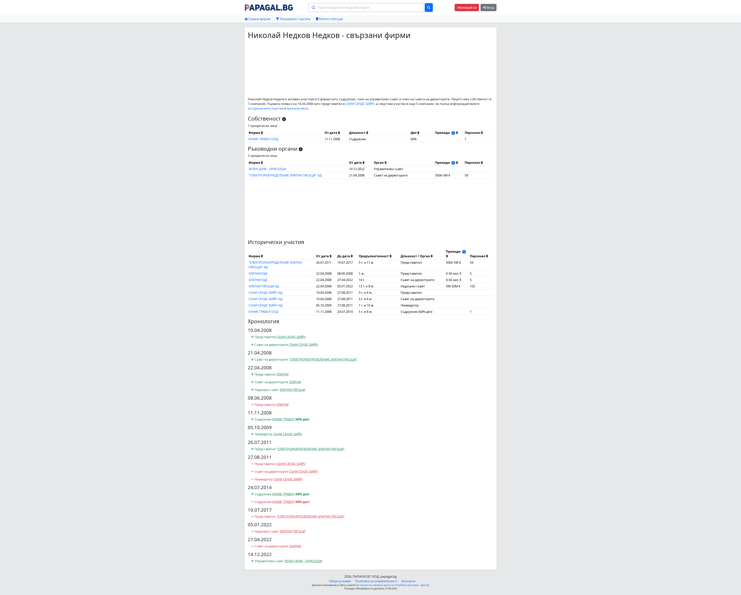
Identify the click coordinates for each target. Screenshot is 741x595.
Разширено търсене (294, 19)
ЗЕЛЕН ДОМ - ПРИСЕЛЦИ (267, 169)
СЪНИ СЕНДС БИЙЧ (359, 104)
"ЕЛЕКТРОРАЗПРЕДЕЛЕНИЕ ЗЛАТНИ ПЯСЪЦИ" (323, 359)
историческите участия (265, 108)
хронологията (297, 108)
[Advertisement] (363, 68)
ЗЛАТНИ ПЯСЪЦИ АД (264, 286)
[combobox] (366, 7)
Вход (490, 7)
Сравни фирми (259, 19)
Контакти (408, 581)
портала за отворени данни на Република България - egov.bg (394, 585)
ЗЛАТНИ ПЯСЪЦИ (292, 390)
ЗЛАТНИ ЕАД (258, 273)
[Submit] (313, 7)
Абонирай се (466, 7)
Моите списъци (330, 19)
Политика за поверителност (376, 581)
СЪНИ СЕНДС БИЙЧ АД (265, 292)
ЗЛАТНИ (282, 374)
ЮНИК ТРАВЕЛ (283, 419)
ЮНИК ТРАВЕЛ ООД (263, 139)
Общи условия (340, 581)
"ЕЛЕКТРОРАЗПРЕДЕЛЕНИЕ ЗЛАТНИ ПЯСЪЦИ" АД (285, 175)
